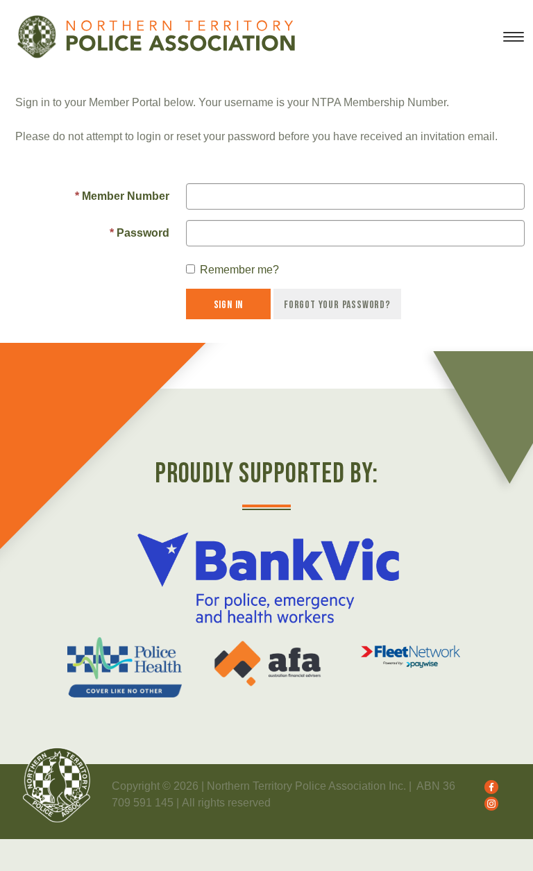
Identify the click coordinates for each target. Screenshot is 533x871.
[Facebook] (487, 786)
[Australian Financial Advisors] (267, 663)
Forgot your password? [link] (337, 305)
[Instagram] (487, 803)
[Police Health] (124, 667)
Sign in (229, 305)
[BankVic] (267, 577)
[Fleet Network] (410, 657)
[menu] (513, 42)
